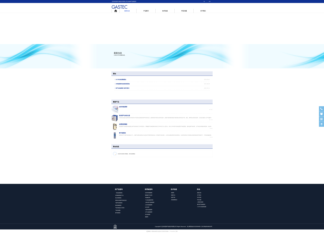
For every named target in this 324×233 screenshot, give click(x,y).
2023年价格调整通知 (121, 79)
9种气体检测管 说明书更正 (122, 88)
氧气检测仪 (122, 133)
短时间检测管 (123, 106)
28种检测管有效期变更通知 (123, 83)
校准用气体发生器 (124, 115)
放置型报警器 (123, 124)
